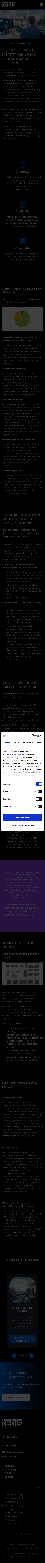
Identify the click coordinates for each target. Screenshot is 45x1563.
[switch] (38, 791)
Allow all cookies (22, 817)
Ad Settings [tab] (28, 742)
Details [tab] (16, 742)
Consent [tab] (6, 742)
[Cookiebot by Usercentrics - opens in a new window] (32, 735)
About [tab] (39, 742)
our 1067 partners (18, 755)
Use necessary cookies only (22, 825)
